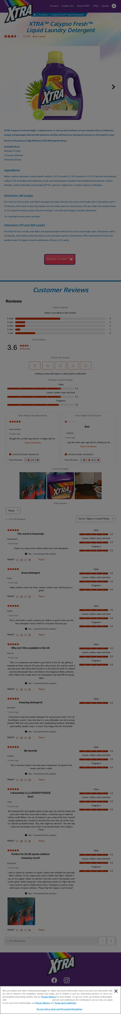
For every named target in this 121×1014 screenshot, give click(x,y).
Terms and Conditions (65, 1003)
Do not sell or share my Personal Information (59, 1009)
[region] (60, 1000)
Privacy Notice (48, 997)
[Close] (115, 991)
